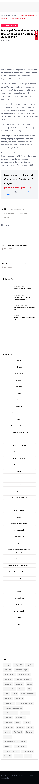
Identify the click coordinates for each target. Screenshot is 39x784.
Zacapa (27, 756)
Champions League (21, 670)
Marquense (8, 722)
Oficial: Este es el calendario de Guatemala (17, 264)
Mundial (26, 722)
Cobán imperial (9, 674)
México (30, 727)
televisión (7, 746)
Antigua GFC (18, 665)
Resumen (29, 732)
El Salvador (19, 684)
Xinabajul (18, 756)
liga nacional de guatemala (13, 708)
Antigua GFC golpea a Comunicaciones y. (22, 298)
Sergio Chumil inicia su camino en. (24, 318)
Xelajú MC (7, 756)
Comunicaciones (23, 674)
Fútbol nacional (19, 286)
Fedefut (21, 689)
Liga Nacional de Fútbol (25, 703)
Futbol (6, 693)
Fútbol (15, 693)
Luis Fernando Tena (10, 713)
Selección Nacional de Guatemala (14, 741)
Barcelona (7, 670)
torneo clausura (27, 751)
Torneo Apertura (20, 746)
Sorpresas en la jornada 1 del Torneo (15, 245)
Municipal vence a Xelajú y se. (24, 288)
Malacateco (24, 713)
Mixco (18, 722)
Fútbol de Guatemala (27, 693)
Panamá (7, 732)
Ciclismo (16, 315)
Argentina (30, 665)
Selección (7, 737)
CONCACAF (7, 679)
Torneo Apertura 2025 (11, 751)
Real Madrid (18, 732)
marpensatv (8, 717)
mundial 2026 (8, 727)
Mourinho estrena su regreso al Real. (25, 308)
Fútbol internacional (20, 305)
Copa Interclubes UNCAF (18, 209)
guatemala (23, 213)
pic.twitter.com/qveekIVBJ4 (18, 187)
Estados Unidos (9, 689)
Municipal (6, 218)
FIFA (29, 689)
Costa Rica (7, 684)
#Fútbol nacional (9, 25)
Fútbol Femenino (9, 213)
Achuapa (7, 665)
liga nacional (8, 703)
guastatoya (7, 698)
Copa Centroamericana (23, 679)
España (29, 684)
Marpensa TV (20, 717)
